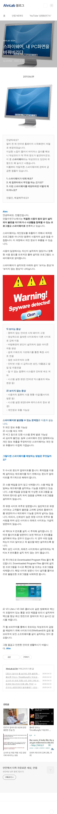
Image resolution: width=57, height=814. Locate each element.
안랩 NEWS (17, 15)
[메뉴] (52, 5)
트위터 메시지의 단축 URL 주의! (19, 684)
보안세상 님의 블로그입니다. (13, 771)
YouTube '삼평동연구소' (40, 15)
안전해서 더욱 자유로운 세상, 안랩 (20, 767)
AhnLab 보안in (12, 668)
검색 (45, 5)
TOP (51, 812)
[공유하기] (13, 657)
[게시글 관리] (16, 657)
